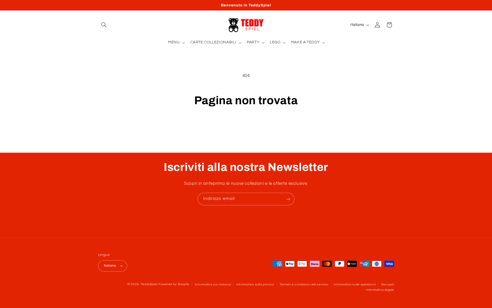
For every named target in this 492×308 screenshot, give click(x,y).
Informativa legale (380, 289)
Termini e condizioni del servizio (304, 284)
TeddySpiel (149, 284)
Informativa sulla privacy (255, 284)
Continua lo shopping (246, 128)
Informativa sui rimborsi (213, 284)
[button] (104, 25)
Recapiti (387, 284)
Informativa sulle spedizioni (355, 284)
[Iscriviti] (288, 199)
